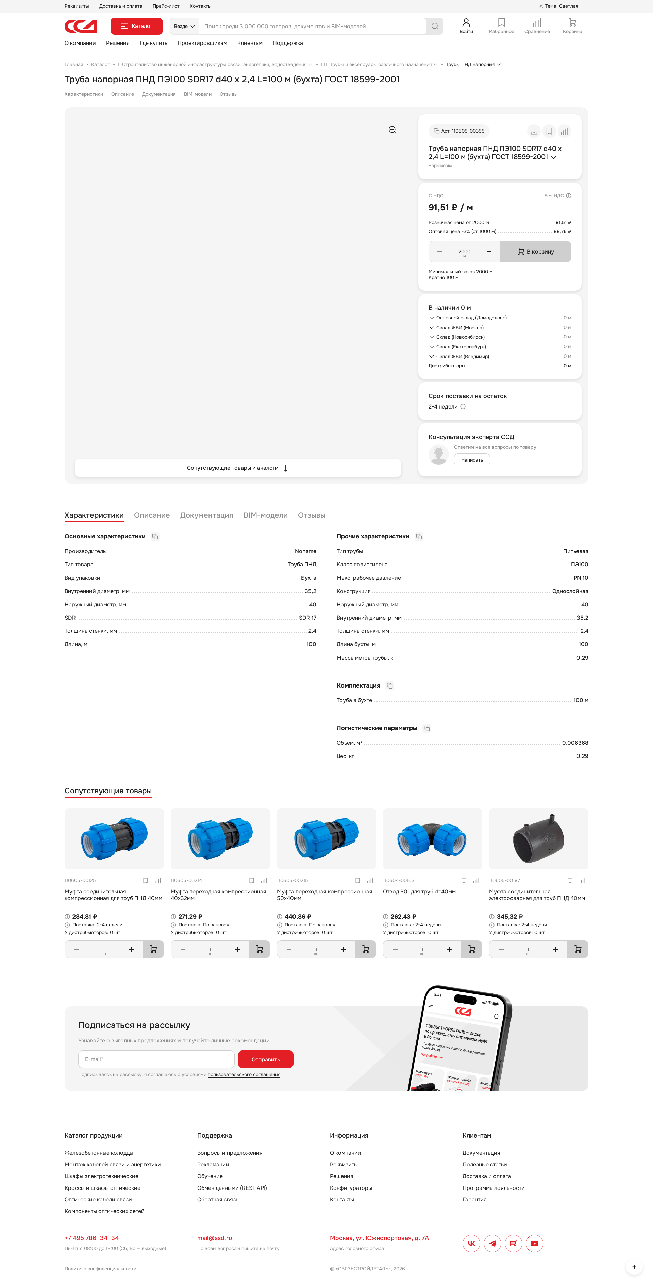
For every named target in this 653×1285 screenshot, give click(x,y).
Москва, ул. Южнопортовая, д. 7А (379, 1238)
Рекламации (213, 1164)
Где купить (153, 43)
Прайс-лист (166, 6)
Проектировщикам (202, 43)
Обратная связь (217, 1199)
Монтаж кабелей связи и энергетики (113, 1164)
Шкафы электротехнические (101, 1176)
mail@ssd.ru (214, 1238)
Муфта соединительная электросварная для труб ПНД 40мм (537, 895)
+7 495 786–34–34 (92, 1238)
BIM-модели (198, 94)
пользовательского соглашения (244, 1074)
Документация (159, 94)
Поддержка (288, 43)
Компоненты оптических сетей (105, 1211)
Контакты (201, 6)
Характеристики (84, 94)
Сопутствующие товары (108, 791)
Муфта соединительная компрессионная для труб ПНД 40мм (113, 895)
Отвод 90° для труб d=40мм (419, 891)
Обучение (210, 1176)
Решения (118, 43)
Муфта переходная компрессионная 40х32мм (218, 895)
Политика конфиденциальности (100, 1269)
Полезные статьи (485, 1164)
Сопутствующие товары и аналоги (233, 467)
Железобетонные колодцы (99, 1153)
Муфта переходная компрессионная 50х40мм (324, 895)
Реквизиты (77, 6)
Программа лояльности (494, 1188)
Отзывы (229, 94)
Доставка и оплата (121, 6)
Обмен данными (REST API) (232, 1188)
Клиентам (250, 43)
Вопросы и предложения (230, 1153)
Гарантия (475, 1199)
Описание (122, 94)
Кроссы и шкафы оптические (102, 1188)
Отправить (266, 1059)
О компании (80, 43)
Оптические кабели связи (98, 1199)
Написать (472, 460)
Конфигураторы (351, 1188)
